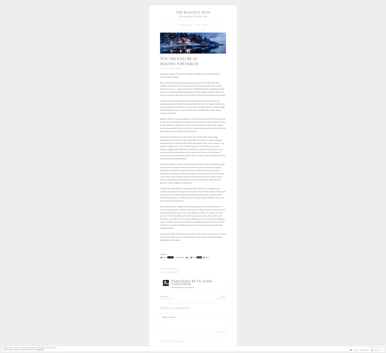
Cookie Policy (40, 349)
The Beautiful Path (193, 12)
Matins (163, 272)
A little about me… (185, 25)
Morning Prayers (172, 272)
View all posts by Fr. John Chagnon (182, 287)
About (197, 25)
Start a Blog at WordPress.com (172, 341)
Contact (205, 25)
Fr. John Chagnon (175, 68)
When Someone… (221, 297)
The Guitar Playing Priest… (167, 297)
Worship (176, 269)
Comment (219, 332)
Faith (170, 269)
